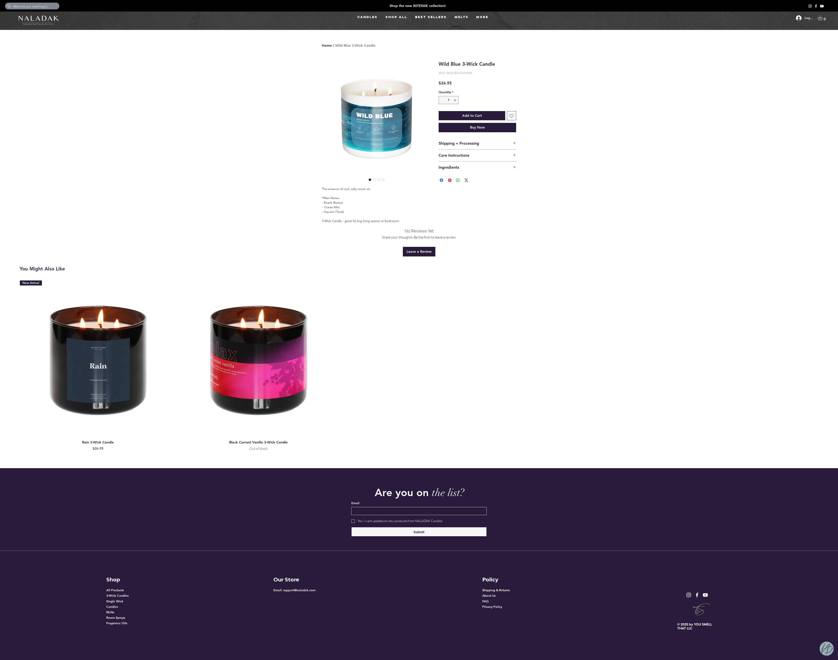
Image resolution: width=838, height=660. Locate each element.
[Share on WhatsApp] (458, 180)
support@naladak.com (299, 590)
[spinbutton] (449, 100)
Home (327, 45)
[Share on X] (466, 180)
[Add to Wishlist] (511, 115)
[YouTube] (822, 6)
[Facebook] (816, 6)
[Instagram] (810, 6)
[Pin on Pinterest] (449, 180)
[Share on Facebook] (441, 180)
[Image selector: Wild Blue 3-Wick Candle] (370, 179)
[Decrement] (442, 100)
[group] (419, 365)
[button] (822, 18)
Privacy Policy (492, 607)
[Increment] (455, 100)
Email (355, 503)
